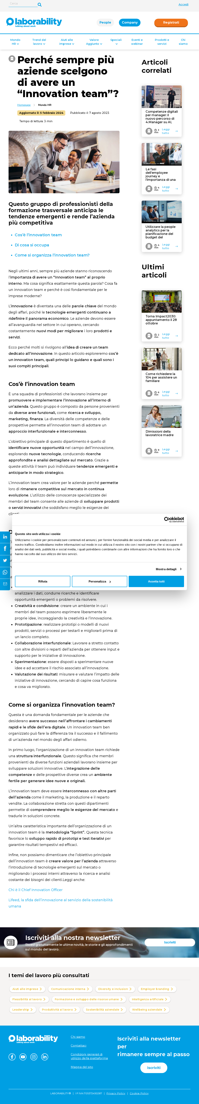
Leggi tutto (166, 131)
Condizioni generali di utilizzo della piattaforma (89, 1056)
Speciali (116, 40)
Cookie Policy (139, 1093)
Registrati (171, 22)
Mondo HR (44, 105)
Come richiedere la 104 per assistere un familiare (161, 377)
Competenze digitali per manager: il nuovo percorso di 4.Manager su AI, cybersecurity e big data (162, 117)
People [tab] (105, 22)
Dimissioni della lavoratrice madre (160, 433)
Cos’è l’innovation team (38, 235)
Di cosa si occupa (32, 245)
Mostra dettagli (166, 569)
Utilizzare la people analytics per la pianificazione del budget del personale (160, 232)
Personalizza (97, 581)
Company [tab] (130, 22)
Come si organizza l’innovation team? (53, 255)
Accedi (184, 4)
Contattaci (78, 1045)
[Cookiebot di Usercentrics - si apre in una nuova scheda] (167, 520)
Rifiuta (42, 581)
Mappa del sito (82, 1067)
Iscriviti (170, 942)
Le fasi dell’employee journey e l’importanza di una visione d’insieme (161, 175)
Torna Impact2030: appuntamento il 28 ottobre (161, 320)
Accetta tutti (156, 581)
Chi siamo (78, 1037)
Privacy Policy (115, 1093)
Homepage (24, 105)
